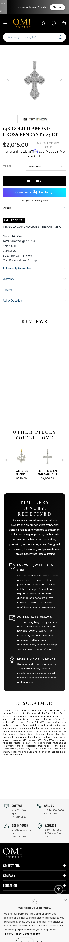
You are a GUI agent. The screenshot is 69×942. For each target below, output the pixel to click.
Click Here (53, 7)
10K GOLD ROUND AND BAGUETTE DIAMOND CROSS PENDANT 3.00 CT (30, 472)
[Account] (43, 23)
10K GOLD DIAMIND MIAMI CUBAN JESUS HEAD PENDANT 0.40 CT (56, 472)
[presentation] (6, 460)
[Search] (60, 37)
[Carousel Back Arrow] (8, 79)
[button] (58, 889)
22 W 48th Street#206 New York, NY (54, 833)
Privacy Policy (12, 933)
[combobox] (34, 37)
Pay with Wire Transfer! (47, 144)
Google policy (31, 933)
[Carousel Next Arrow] (61, 79)
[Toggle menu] (5, 23)
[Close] (65, 900)
